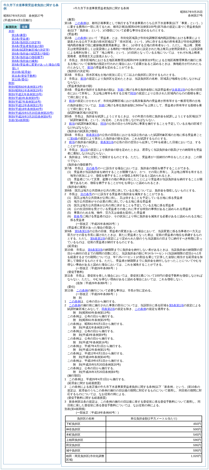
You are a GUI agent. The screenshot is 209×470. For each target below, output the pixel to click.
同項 (133, 93)
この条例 (80, 23)
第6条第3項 (95, 249)
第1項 (84, 149)
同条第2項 (108, 309)
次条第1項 (178, 89)
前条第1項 (92, 134)
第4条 (74, 138)
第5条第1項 (82, 231)
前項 (90, 67)
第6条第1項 (97, 238)
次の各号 (92, 168)
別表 (120, 89)
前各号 (78, 216)
